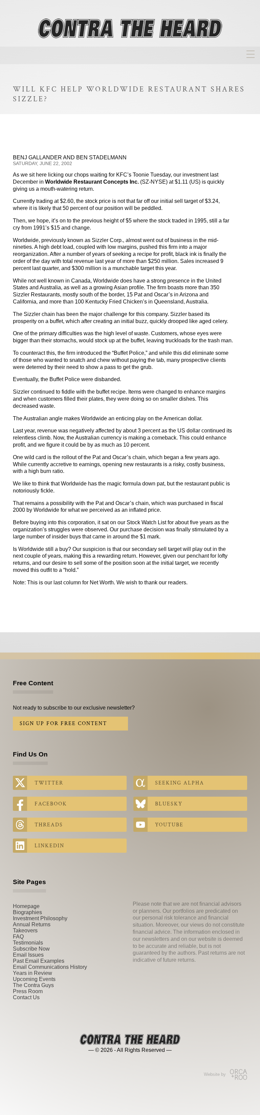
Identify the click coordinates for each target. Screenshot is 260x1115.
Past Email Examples (38, 961)
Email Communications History (50, 967)
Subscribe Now (31, 949)
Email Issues (28, 955)
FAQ (18, 936)
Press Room (28, 991)
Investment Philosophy (40, 918)
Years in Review (32, 973)
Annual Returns (31, 924)
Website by (215, 1074)
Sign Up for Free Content (63, 723)
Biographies (27, 912)
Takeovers (25, 930)
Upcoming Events (34, 979)
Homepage (26, 906)
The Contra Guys (33, 985)
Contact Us (26, 997)
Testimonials (28, 943)
